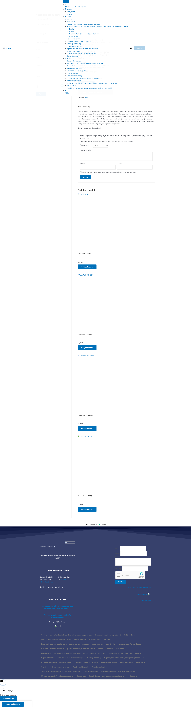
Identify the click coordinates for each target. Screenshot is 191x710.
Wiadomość (120, 557)
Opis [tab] (79, 107)
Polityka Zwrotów (131, 635)
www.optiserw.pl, (49, 606)
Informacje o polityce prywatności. (139, 587)
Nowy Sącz (71, 12)
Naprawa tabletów (73, 39)
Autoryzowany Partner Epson (130, 644)
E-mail (120, 163)
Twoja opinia (86, 150)
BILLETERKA (71, 86)
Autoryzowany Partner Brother (104, 644)
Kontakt (101, 649)
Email (117, 553)
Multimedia (120, 649)
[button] (139, 48)
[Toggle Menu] (66, 1)
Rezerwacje (71, 21)
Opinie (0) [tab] (86, 107)
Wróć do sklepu (8, 699)
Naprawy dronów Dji (74, 44)
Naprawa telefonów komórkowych (79, 41)
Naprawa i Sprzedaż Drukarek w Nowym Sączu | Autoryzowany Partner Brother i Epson (97, 26)
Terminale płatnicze (74, 81)
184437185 (64, 579)
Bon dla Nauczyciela (74, 61)
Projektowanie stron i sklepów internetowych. (58, 616)
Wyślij (120, 582)
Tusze (86, 97)
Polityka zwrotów (145, 600)
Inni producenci (74, 36)
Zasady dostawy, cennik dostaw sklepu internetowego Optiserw (113, 676)
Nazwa (83, 163)
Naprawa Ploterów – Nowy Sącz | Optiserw (84, 34)
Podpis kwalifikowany (74, 76)
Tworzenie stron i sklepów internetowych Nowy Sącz (85, 63)
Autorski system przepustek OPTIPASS (56, 639)
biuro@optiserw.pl (47, 582)
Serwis (43, 667)
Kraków (69, 14)
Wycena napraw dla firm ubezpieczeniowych (82, 49)
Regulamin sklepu (142, 595)
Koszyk (110, 649)
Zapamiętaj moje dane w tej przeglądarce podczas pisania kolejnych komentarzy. (110, 172)
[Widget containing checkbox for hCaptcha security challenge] (130, 575)
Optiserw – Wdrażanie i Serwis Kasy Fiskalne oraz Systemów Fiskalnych (92, 83)
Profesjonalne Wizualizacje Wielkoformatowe (83, 78)
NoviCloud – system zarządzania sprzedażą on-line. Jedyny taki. (89, 88)
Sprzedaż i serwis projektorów (77, 71)
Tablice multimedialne (74, 68)
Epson (71, 31)
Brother (72, 29)
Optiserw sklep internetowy (59, 667)
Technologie (71, 66)
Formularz (107, 639)
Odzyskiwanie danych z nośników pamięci (81, 54)
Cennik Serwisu (72, 56)
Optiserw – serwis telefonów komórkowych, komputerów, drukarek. (66, 635)
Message (118, 569)
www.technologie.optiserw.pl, (57, 608)
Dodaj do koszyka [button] (87, 267)
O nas (145, 658)
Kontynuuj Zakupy (13, 704)
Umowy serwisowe (73, 51)
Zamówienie (81, 676)
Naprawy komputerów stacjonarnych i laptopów (83, 24)
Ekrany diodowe (72, 73)
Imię (117, 548)
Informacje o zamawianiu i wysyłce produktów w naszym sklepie (65, 644)
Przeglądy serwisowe (74, 46)
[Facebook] (131, 48)
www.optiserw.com (65, 606)
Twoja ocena (86, 145)
